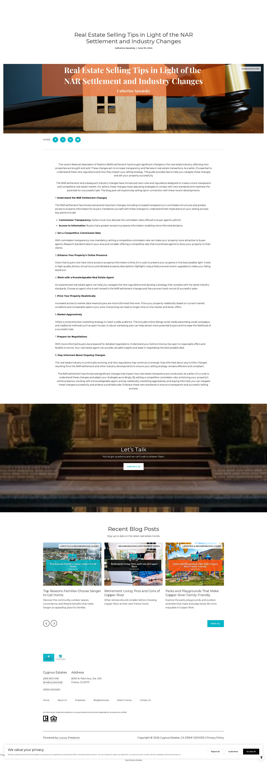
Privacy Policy (215, 737)
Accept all (251, 751)
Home (46, 700)
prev (46, 623)
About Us (62, 700)
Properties (80, 700)
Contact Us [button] (133, 466)
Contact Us (145, 700)
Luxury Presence (69, 737)
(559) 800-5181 (51, 678)
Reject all (215, 751)
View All (216, 623)
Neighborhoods (101, 700)
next (54, 623)
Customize (233, 751)
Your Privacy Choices (133, 760)
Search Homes (124, 700)
